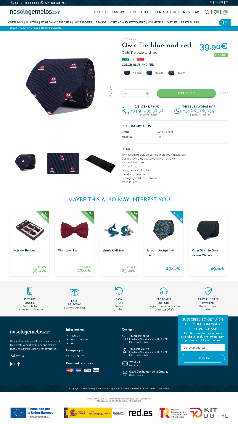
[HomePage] (35, 12)
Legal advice (116, 388)
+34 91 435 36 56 (26, 2)
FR (221, 2)
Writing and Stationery (127, 22)
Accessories (83, 22)
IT (227, 2)
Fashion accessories (56, 22)
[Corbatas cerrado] (100, 163)
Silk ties (32, 22)
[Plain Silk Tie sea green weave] (208, 230)
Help (147, 12)
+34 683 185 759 (55, 2)
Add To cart (186, 93)
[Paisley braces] (29, 230)
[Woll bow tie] (74, 230)
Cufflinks (15, 22)
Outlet (172, 22)
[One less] (125, 93)
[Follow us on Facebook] (18, 364)
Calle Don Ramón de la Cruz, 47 (149, 373)
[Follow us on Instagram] (12, 364)
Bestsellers (190, 22)
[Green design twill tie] (163, 230)
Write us (134, 363)
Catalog (25, 28)
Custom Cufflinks (125, 12)
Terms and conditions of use (138, 388)
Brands (101, 22)
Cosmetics (155, 22)
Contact (161, 12)
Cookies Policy (161, 388)
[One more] (147, 93)
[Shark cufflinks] (119, 230)
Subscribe (203, 358)
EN (216, 2)
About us (100, 12)
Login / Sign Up (187, 12)
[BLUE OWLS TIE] (63, 89)
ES (211, 2)
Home (13, 28)
